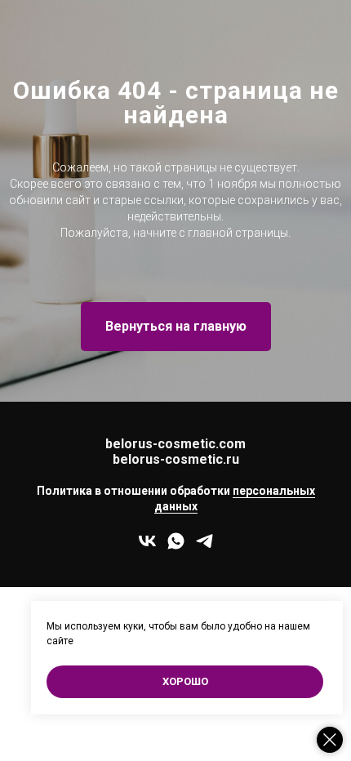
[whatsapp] (176, 547)
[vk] (147, 547)
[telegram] (204, 547)
